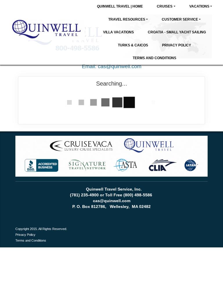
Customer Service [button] (180, 19)
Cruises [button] (164, 6)
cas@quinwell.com (119, 66)
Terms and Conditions (154, 58)
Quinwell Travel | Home (120, 6)
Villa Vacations (118, 32)
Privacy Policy (176, 45)
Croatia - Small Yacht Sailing (177, 32)
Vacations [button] (199, 6)
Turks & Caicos (133, 45)
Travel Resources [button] (126, 19)
